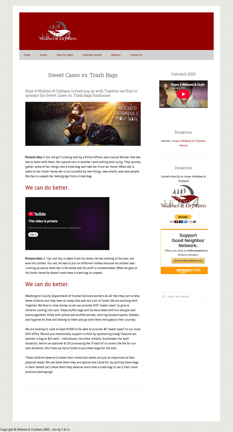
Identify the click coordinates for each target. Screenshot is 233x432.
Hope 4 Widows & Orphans (57, 31)
